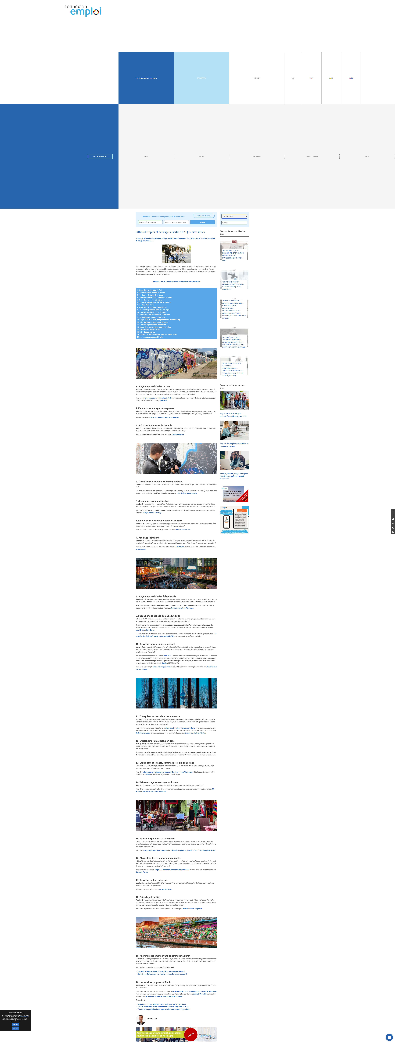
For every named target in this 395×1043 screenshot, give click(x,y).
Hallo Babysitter (196, 909)
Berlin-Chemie (212, 667)
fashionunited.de (178, 434)
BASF (148, 774)
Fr (312, 78)
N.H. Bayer (150, 630)
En (352, 78)
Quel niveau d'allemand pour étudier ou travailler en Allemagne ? (162, 974)
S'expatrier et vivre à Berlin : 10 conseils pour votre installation (162, 1004)
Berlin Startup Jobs (143, 733)
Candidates (201, 78)
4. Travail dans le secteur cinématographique (154, 297)
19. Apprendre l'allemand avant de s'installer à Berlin (157, 335)
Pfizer (138, 669)
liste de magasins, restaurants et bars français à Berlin (193, 850)
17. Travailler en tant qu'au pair (149, 330)
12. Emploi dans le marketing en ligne (151, 317)
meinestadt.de (141, 549)
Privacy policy (24, 1016)
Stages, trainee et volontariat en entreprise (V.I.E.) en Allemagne (161, 238)
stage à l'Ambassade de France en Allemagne (172, 870)
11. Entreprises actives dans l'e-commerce (153, 315)
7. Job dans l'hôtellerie (145, 305)
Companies (256, 78)
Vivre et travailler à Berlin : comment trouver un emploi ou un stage (163, 1007)
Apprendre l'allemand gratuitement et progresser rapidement (161, 971)
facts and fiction (199, 733)
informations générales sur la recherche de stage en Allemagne (167, 772)
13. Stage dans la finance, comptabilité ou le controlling (158, 320)
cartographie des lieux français (155, 850)
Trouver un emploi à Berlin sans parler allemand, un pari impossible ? (164, 1009)
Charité (164, 663)
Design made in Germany (152, 513)
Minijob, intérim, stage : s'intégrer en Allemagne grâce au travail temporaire (234, 476)
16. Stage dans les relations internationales (154, 327)
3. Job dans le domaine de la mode (150, 295)
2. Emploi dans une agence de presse (151, 293)
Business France (142, 872)
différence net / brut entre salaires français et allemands (194, 991)
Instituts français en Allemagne (182, 608)
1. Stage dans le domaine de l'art (149, 290)
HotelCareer (180, 547)
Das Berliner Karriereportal (187, 493)
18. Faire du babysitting (146, 332)
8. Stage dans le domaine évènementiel (152, 307)
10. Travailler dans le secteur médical (151, 312)
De (332, 78)
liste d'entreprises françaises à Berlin (180, 728)
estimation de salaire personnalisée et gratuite (164, 996)
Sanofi (144, 669)
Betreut (185, 909)
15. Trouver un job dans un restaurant (151, 325)
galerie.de (163, 400)
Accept (15, 1024)
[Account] (293, 78)
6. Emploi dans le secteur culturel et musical (154, 302)
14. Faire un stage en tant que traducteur (153, 322)
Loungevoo (189, 733)
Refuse (15, 1028)
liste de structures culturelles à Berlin (157, 398)
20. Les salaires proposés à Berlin (150, 337)
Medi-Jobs (167, 656)
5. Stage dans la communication (149, 300)
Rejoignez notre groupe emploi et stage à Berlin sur (176, 281)
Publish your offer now (203, 215)
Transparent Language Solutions (154, 791)
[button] (389, 1037)
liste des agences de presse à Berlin (165, 417)
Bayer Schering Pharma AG (163, 667)
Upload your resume (100, 156)
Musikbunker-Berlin (183, 530)
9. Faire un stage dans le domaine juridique (153, 310)
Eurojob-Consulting (200, 994)
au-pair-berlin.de (165, 889)
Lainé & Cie (140, 630)
